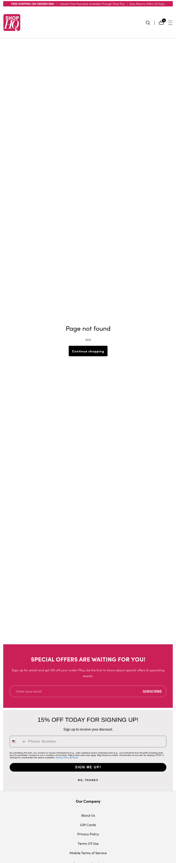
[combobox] (18, 741)
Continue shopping (88, 351)
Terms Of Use (88, 843)
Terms (75, 757)
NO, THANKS (88, 780)
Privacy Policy (62, 757)
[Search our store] (150, 23)
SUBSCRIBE (152, 691)
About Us (88, 815)
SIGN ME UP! (88, 767)
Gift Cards (88, 824)
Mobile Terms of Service (88, 853)
